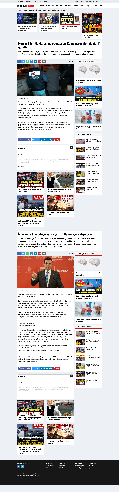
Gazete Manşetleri (79, 466)
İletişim (68, 474)
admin (72, 61)
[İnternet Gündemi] (26, 5)
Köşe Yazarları (49, 466)
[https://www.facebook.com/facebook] (18, 466)
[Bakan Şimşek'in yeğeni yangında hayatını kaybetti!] (30, 180)
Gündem (26, 10)
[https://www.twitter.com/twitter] (22, 466)
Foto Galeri (49, 463)
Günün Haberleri (92, 463)
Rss (92, 474)
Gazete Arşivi (78, 468)
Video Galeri (62, 463)
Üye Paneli (45, 1)
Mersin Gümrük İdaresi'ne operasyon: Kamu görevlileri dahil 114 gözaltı (47, 10)
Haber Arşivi (91, 466)
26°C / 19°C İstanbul (79, 1)
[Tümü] (91, 5)
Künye (63, 474)
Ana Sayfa (19, 10)
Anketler (48, 468)
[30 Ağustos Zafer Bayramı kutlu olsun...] (60, 203)
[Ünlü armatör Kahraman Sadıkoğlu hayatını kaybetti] (60, 180)
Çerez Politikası (76, 474)
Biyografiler (62, 466)
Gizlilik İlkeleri (85, 474)
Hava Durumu (78, 463)
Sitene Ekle (98, 474)
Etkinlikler (62, 468)
